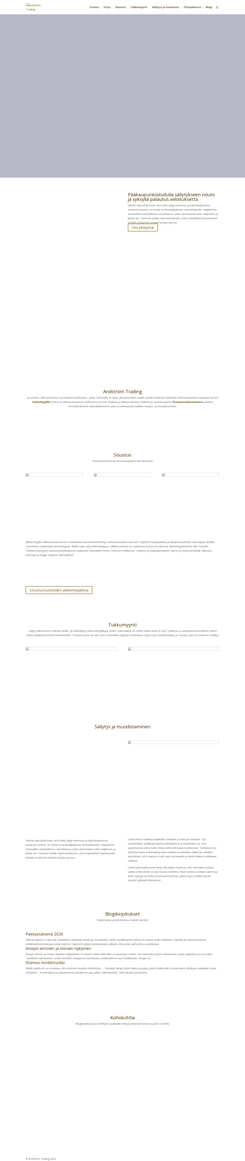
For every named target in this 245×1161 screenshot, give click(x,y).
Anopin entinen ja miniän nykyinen (58, 948)
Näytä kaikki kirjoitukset (50, 983)
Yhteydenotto (192, 7)
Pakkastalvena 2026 (44, 934)
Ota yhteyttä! (143, 227)
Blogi (209, 7)
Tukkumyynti (138, 7)
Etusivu (94, 7)
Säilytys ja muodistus (165, 7)
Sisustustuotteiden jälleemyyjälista (59, 590)
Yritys (107, 7)
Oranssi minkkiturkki (45, 962)
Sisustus (120, 7)
